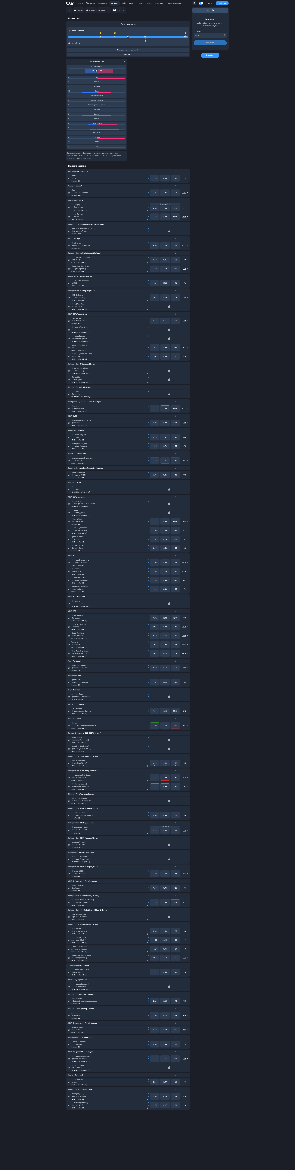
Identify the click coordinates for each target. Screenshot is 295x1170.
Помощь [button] (210, 55)
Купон (210, 10)
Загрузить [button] (210, 43)
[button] (194, 3)
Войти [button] (210, 3)
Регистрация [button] (222, 3)
